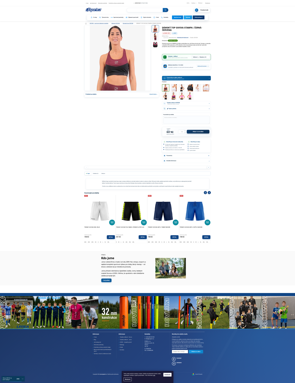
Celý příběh (106, 280)
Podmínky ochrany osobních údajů (116, 3)
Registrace (207, 3)
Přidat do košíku (198, 131)
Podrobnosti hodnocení (182, 37)
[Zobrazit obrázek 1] (155, 28)
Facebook (179, 358)
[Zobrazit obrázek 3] (155, 44)
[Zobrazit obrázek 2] (155, 36)
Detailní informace (171, 160)
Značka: (194, 37)
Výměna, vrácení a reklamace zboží (102, 353)
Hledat (165, 10)
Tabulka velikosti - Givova (126, 337)
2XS (92, 242)
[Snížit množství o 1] (185, 132)
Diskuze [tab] (103, 173)
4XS (85, 242)
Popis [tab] (88, 173)
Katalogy (122, 344)
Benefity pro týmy (195, 141)
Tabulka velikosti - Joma (126, 339)
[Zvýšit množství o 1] (185, 131)
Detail (111, 237)
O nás (87, 3)
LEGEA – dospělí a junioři (126, 342)
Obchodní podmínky (102, 3)
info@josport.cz (150, 338)
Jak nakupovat (93, 3)
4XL (133, 242)
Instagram (179, 362)
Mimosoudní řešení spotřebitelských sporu (102, 350)
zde (154, 375)
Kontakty (122, 349)
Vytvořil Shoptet (198, 374)
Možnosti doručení (202, 66)
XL (105, 242)
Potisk (121, 347)
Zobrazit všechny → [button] (153, 94)
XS (95, 242)
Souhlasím (167, 374)
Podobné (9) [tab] (95, 173)
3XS (89, 242)
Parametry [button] (169, 155)
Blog (95, 339)
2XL (108, 242)
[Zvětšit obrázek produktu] (117, 58)
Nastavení (127, 379)
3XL (130, 242)
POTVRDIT (196, 351)
